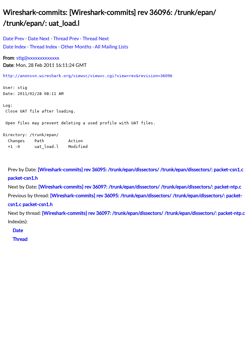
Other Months (76, 46)
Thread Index (43, 46)
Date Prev (13, 38)
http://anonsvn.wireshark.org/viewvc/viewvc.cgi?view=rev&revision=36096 (87, 76)
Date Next (39, 38)
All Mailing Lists (111, 46)
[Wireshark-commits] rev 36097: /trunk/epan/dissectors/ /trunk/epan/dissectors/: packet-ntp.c (139, 187)
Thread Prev (66, 38)
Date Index (14, 46)
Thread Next (96, 38)
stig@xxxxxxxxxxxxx (37, 58)
